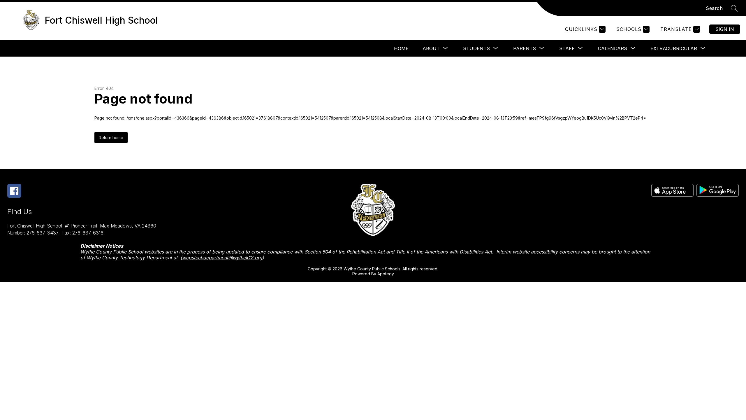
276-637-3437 (43, 233)
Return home (111, 137)
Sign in (724, 29)
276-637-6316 (87, 233)
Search (714, 8)
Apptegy (385, 273)
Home (401, 48)
